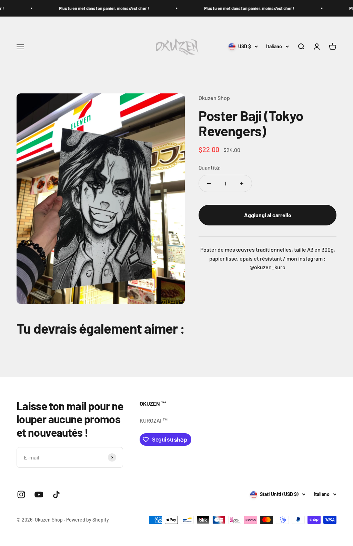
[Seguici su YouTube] (38, 494)
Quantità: (210, 167)
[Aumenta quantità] (242, 183)
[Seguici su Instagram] (21, 494)
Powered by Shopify (87, 520)
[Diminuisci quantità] (209, 183)
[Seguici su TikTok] (56, 494)
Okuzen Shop (214, 97)
